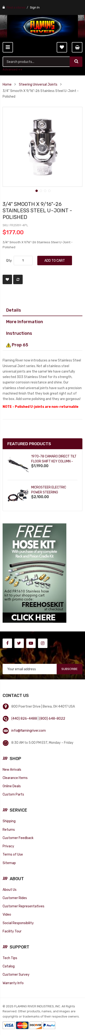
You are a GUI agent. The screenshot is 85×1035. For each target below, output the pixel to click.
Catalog (9, 966)
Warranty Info (13, 983)
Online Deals (12, 786)
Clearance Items (15, 778)
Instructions (19, 333)
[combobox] (36, 61)
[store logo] (42, 27)
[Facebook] (7, 643)
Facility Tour (12, 931)
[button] (36, 190)
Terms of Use (13, 854)
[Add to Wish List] (7, 279)
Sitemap (9, 863)
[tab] (42, 310)
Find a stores (16, 7)
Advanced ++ (12, 69)
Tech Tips (10, 958)
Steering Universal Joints (38, 84)
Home (7, 84)
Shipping (9, 821)
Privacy (8, 846)
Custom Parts (13, 794)
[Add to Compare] (18, 279)
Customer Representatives (23, 906)
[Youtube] (31, 643)
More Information (24, 321)
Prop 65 (19, 344)
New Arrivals (12, 769)
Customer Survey (16, 974)
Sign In (35, 7)
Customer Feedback (18, 838)
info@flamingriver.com (28, 730)
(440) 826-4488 (24, 718)
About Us (10, 889)
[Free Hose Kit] (34, 572)
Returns (9, 829)
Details (13, 310)
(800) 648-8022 (52, 718)
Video (7, 914)
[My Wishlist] (62, 47)
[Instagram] (42, 643)
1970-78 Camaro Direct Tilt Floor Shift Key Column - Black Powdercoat (53, 461)
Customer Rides (15, 898)
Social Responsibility (18, 923)
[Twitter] (19, 643)
